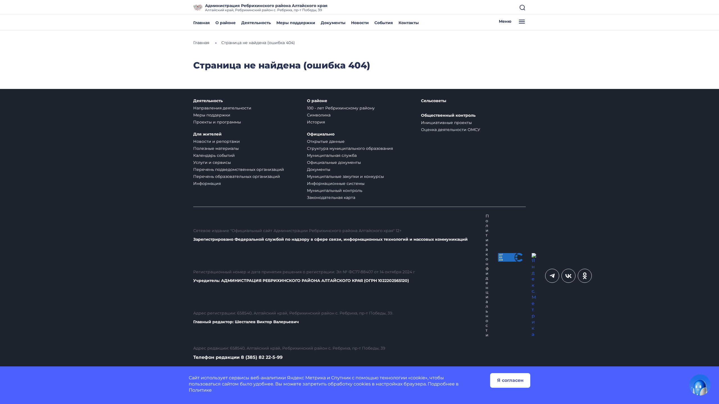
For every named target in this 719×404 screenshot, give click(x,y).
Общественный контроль (448, 115)
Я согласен (510, 380)
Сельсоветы (433, 100)
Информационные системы (336, 183)
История (316, 122)
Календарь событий (214, 155)
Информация (207, 183)
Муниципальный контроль (334, 190)
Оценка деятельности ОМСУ (450, 129)
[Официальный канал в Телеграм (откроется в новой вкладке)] (552, 276)
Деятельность (256, 22)
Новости (360, 22)
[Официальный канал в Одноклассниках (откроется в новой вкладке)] (585, 276)
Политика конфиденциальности (487, 275)
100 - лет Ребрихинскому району (341, 108)
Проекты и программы (217, 122)
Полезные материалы (216, 148)
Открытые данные (326, 141)
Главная (201, 22)
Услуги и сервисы (212, 162)
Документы (333, 22)
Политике (200, 390)
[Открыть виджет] (700, 385)
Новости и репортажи (216, 141)
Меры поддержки (295, 22)
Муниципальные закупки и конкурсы (345, 176)
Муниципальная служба (332, 155)
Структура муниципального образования (350, 148)
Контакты (409, 22)
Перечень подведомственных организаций (238, 169)
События (383, 22)
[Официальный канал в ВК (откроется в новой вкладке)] (568, 276)
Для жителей (207, 134)
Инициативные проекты (446, 122)
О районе (225, 22)
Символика (319, 115)
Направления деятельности (222, 108)
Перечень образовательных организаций (236, 176)
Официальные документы (334, 162)
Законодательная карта (331, 197)
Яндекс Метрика (306, 377)
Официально (321, 134)
